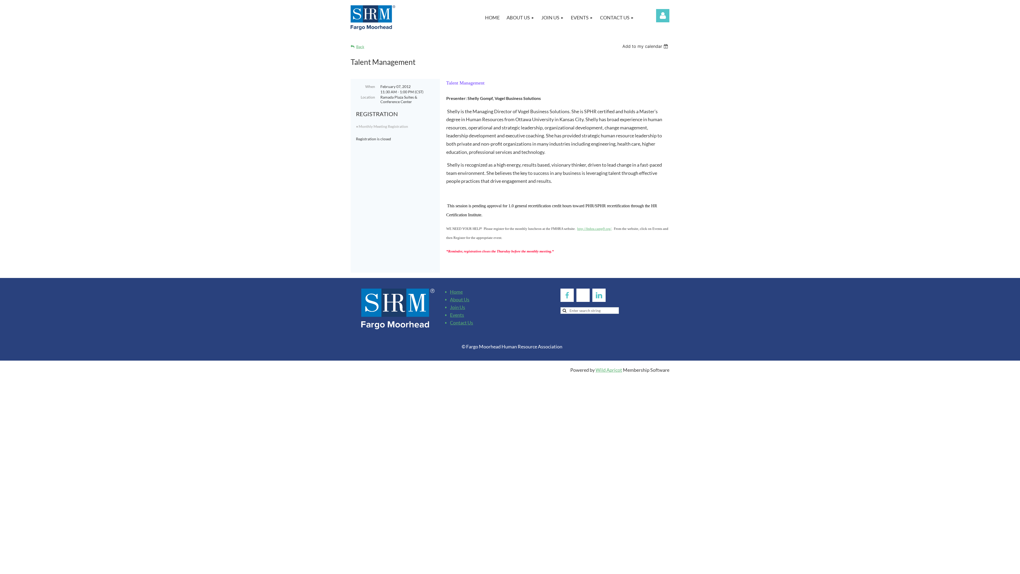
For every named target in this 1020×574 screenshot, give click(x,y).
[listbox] (645, 46)
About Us (459, 299)
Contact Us (461, 323)
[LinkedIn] (599, 295)
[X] (583, 295)
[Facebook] (567, 295)
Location (368, 97)
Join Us (457, 307)
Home (456, 292)
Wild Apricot (609, 370)
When (370, 86)
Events (457, 315)
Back (360, 46)
